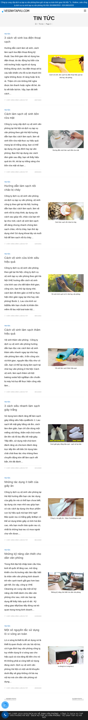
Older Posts (78, 699)
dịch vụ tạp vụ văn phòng (45, 715)
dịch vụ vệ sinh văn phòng (44, 714)
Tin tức (7, 34)
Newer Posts (10, 699)
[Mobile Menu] (85, 10)
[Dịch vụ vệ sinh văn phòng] (36, 24)
